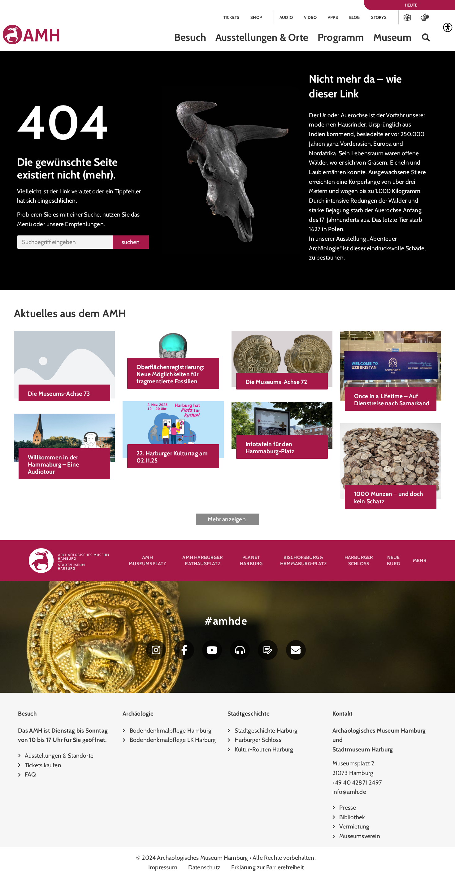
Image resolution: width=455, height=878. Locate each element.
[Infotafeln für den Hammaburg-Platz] (282, 424)
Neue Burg (393, 560)
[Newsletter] (296, 650)
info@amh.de (349, 791)
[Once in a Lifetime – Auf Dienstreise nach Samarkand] (390, 365)
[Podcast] (240, 650)
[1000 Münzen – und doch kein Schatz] (390, 460)
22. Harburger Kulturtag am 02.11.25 (172, 457)
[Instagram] (156, 650)
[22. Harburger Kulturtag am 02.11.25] (173, 429)
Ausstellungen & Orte (261, 37)
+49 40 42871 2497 (357, 782)
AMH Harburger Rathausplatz (202, 560)
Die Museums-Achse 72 (276, 381)
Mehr (420, 560)
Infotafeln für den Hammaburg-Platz (270, 447)
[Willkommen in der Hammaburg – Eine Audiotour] (64, 437)
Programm (341, 37)
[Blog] (268, 650)
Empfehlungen (84, 224)
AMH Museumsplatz (147, 560)
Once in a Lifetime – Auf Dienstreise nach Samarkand (391, 399)
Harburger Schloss (358, 560)
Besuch (190, 37)
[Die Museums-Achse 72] (282, 358)
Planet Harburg (251, 560)
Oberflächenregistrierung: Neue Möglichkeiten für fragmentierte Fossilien (170, 374)
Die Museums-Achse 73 (59, 393)
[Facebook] (184, 650)
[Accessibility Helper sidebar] (447, 27)
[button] (426, 37)
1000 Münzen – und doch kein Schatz (388, 497)
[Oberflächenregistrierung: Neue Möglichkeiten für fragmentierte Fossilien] (173, 351)
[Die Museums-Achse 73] (64, 364)
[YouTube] (212, 650)
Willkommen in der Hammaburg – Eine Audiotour (53, 464)
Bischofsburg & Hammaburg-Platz (303, 560)
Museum (392, 37)
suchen (131, 242)
